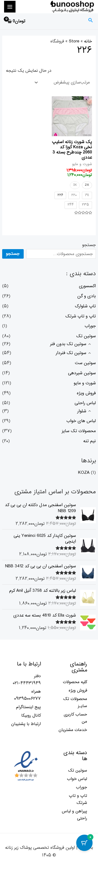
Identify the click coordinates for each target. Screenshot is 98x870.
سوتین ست (85, 363)
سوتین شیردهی (82, 373)
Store (74, 41)
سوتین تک (86, 336)
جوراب (90, 326)
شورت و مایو (85, 383)
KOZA (84, 472)
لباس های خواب (81, 421)
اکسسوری (87, 286)
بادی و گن (86, 296)
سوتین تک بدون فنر (68, 344)
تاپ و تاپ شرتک (80, 316)
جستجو (89, 245)
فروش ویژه (86, 393)
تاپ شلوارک (85, 306)
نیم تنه (89, 441)
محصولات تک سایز (79, 431)
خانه (88, 41)
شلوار (81, 411)
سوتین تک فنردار (71, 353)
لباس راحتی (85, 403)
